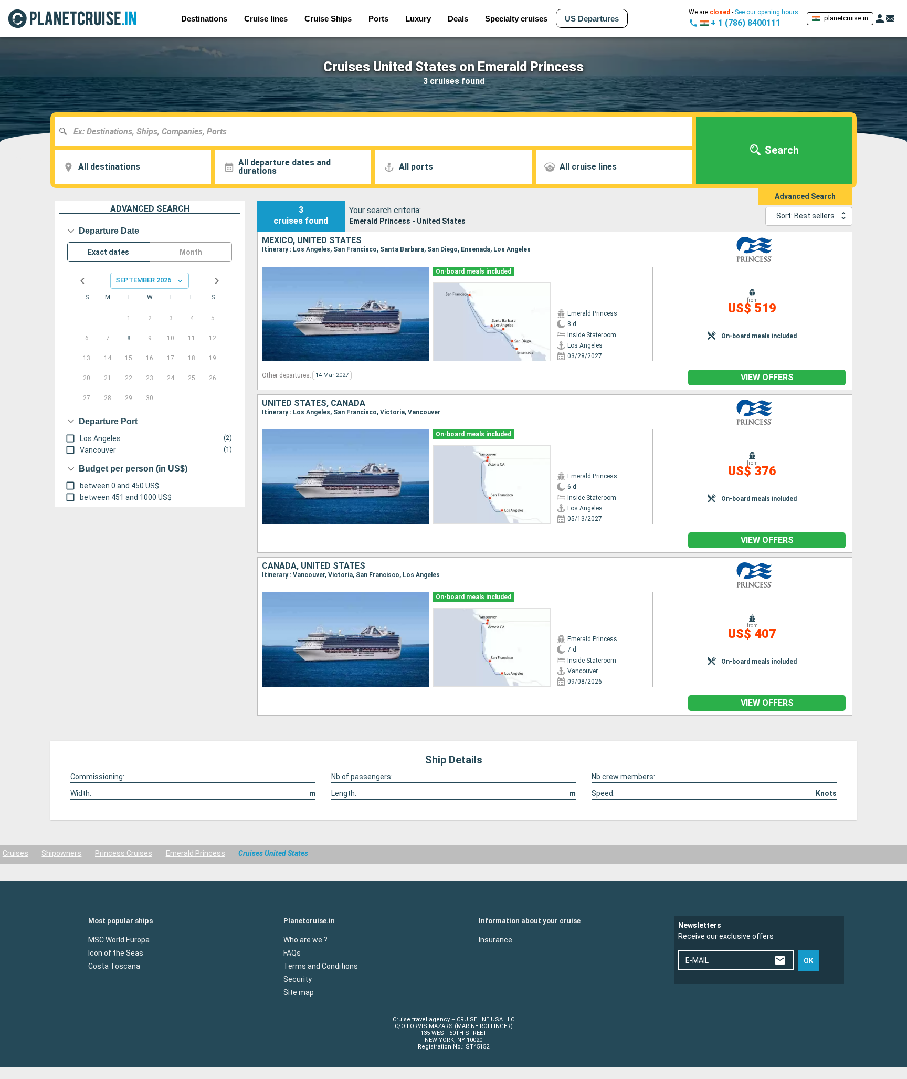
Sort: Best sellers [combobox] (805, 216)
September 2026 (143, 280)
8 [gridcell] (129, 338)
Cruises (15, 853)
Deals (458, 18)
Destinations (204, 18)
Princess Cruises (123, 853)
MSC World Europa (119, 939)
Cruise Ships (328, 18)
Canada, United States (313, 566)
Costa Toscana (114, 965)
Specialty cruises (516, 18)
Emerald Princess (195, 853)
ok (809, 961)
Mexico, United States (312, 240)
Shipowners (61, 853)
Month (191, 252)
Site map (298, 992)
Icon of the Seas (115, 952)
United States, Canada (313, 403)
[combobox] (377, 131)
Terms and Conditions (320, 965)
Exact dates (108, 252)
